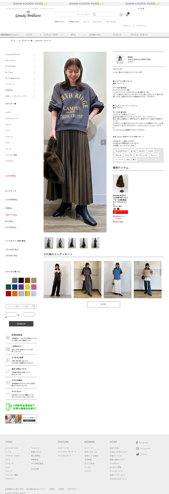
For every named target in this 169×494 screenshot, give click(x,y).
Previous (46, 142)
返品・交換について (117, 459)
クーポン (87, 467)
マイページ (141, 26)
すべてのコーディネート (67, 451)
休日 (128, 159)
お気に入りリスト (91, 452)
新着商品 (9, 90)
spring (133, 151)
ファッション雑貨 (11, 155)
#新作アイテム (60, 22)
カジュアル (128, 155)
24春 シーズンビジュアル (16, 96)
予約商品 (34, 459)
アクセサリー (10, 161)
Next (103, 142)
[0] (126, 15)
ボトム (73, 34)
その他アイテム (95, 34)
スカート (8, 124)
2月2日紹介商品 (11, 255)
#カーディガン (111, 22)
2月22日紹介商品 (11, 249)
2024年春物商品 (11, 199)
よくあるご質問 (115, 467)
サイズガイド (114, 463)
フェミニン (154, 155)
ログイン (127, 26)
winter (150, 151)
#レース (86, 22)
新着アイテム (36, 452)
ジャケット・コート (11, 118)
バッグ (7, 143)
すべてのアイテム (11, 448)
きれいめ (119, 155)
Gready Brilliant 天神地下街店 (139, 59)
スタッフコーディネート (139, 34)
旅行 (134, 159)
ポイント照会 (89, 463)
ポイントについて (116, 471)
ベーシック (119, 159)
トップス (29, 34)
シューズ (8, 149)
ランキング (117, 34)
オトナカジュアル (141, 155)
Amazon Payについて (118, 478)
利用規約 (52, 489)
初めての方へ (115, 448)
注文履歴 (88, 459)
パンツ (7, 130)
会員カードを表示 (91, 455)
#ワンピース (98, 22)
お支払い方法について (118, 452)
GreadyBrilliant (122, 151)
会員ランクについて (117, 475)
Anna (130, 57)
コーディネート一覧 (25, 40)
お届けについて (116, 455)
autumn (142, 151)
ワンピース (9, 136)
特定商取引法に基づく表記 (14, 489)
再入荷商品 (9, 221)
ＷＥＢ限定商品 (10, 227)
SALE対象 (35, 469)
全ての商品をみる (12, 78)
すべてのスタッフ (64, 455)
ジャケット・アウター (51, 34)
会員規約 (61, 489)
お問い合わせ (72, 489)
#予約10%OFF (74, 22)
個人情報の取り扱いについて (36, 489)
